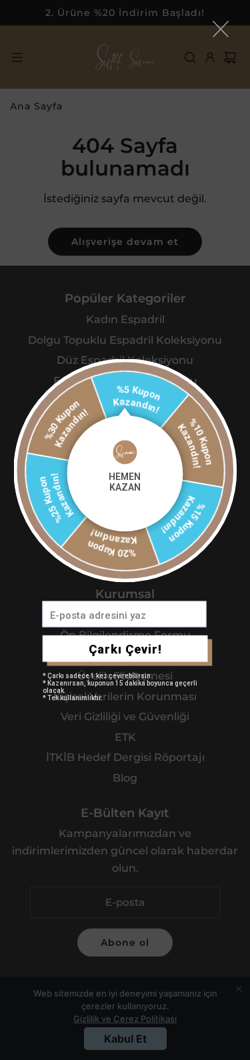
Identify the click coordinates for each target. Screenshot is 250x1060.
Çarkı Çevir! (125, 648)
